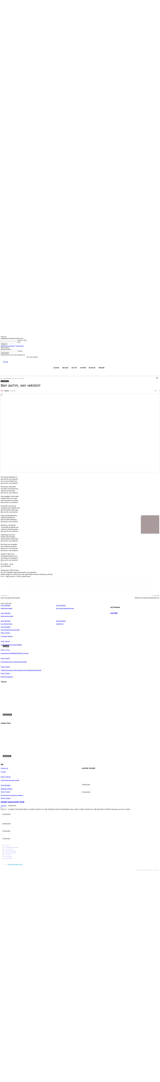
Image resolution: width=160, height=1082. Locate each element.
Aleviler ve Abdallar (8, 835)
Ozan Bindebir (7, 378)
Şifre (19, 342)
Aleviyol (7, 390)
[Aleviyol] (2, 391)
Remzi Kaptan (7, 714)
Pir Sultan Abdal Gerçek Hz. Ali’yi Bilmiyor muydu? (23, 718)
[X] (24, 586)
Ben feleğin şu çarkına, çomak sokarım (93, 789)
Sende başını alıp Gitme (89, 781)
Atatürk (5, 646)
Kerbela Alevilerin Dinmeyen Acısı (12, 820)
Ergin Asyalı (7, 756)
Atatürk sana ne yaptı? (12, 649)
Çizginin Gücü (8, 759)
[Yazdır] (38, 586)
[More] (44, 586)
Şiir (1, 378)
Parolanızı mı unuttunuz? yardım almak (12, 346)
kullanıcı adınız (22, 340)
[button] (157, 378)
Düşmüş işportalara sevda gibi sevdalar (14, 811)
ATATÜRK (114, 613)
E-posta (20, 351)
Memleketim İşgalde (6, 608)
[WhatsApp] (31, 586)
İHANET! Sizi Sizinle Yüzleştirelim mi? (147, 598)
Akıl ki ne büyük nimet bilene (10, 598)
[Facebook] (18, 586)
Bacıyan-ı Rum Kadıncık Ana (10, 828)
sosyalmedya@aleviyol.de (15, 864)
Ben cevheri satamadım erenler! (65, 608)
